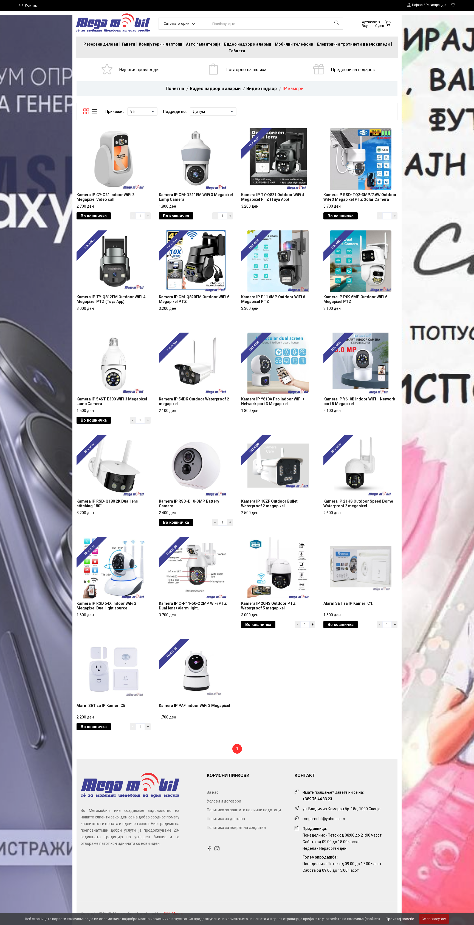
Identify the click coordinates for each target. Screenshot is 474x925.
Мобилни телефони (294, 44)
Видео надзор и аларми (247, 44)
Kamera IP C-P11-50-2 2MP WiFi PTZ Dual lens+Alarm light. (193, 605)
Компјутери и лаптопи (160, 44)
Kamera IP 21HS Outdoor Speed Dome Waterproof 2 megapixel (358, 503)
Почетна (175, 88)
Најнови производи (139, 69)
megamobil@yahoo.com (324, 819)
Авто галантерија (203, 44)
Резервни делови (100, 44)
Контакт (32, 5)
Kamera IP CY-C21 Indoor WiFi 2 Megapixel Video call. (105, 197)
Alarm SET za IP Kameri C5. (101, 705)
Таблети (236, 51)
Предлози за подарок (353, 69)
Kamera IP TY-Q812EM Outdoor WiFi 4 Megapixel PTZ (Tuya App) (111, 299)
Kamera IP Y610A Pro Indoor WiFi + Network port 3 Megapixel (272, 401)
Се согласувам (434, 919)
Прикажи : (114, 111)
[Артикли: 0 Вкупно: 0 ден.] (388, 24)
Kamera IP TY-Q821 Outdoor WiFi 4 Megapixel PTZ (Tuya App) (272, 197)
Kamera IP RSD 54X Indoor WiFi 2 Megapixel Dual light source (106, 605)
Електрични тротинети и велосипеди (353, 44)
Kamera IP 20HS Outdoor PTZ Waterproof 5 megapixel (268, 605)
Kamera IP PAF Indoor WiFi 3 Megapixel (194, 705)
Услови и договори (224, 801)
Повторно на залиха (245, 69)
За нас (212, 792)
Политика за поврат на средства (236, 827)
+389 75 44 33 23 (317, 799)
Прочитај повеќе (400, 919)
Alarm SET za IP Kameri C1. (348, 603)
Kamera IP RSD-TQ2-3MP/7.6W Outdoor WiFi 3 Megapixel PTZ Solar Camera (360, 197)
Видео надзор (261, 88)
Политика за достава (226, 819)
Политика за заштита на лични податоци (244, 810)
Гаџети (128, 44)
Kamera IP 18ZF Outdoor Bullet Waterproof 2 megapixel (269, 503)
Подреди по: (175, 111)
